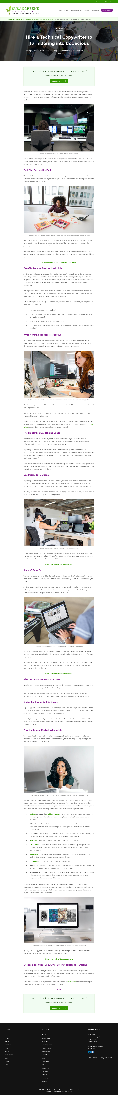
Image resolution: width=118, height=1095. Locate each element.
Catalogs (44, 1074)
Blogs (43, 1058)
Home (60, 10)
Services (7, 1041)
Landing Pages (46, 1038)
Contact (7, 1061)
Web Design (45, 1071)
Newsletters (45, 1055)
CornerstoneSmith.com (66, 1091)
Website (33, 814)
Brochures (45, 1041)
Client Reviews (95, 10)
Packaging (44, 1078)
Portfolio (86, 10)
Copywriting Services (75, 10)
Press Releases (46, 1051)
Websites (44, 1035)
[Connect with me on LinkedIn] (89, 1052)
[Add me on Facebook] (92, 1052)
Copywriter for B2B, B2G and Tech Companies (39, 19)
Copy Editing (45, 1068)
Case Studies (45, 1061)
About (66, 10)
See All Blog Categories (15, 19)
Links (6, 1065)
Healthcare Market (53, 814)
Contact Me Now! (107, 10)
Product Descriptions (47, 1048)
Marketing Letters (47, 1045)
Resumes (44, 1081)
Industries (98, 1)
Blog (111, 1)
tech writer (72, 982)
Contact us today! (59, 81)
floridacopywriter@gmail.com (96, 1046)
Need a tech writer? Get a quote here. (59, 564)
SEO (43, 1065)
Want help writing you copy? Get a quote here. (59, 262)
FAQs (106, 1)
